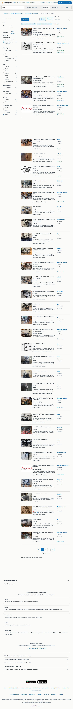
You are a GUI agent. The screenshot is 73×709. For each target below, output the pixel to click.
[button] (49, 2)
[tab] (42, 19)
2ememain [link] (53, 694)
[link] (6, 2)
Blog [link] (5, 688)
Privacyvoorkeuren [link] (36, 690)
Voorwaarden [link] (22, 2)
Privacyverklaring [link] (55, 688)
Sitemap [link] (61, 694)
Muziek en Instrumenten (27, 24)
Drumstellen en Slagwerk (43, 24)
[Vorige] (38, 549)
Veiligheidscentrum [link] (30, 2)
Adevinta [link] (39, 694)
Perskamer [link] (32, 694)
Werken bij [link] (24, 694)
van (3, 25)
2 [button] (45, 549)
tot (11, 25)
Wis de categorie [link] (13, 32)
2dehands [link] (46, 694)
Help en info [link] (15, 2)
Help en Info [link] (36, 688)
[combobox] (13, 7)
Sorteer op (56, 16)
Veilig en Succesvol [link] (26, 688)
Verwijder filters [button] (55, 24)
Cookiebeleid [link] (65, 688)
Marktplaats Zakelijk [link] (14, 688)
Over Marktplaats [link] (14, 694)
